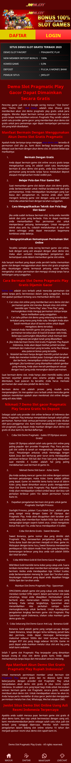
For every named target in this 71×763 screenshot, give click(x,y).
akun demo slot (50, 142)
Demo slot (7, 290)
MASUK (9, 760)
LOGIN (53, 35)
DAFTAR (18, 35)
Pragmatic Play (10, 677)
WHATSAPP (44, 760)
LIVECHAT (62, 760)
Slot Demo (31, 108)
